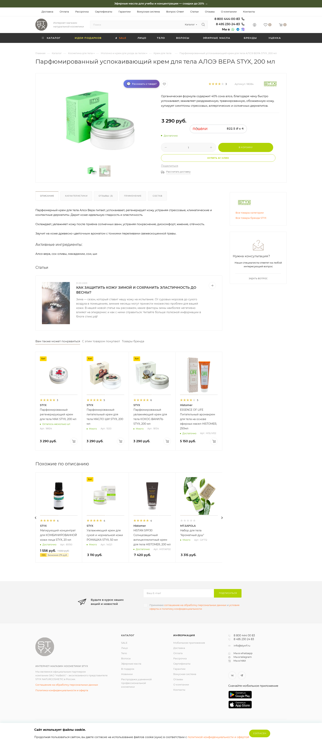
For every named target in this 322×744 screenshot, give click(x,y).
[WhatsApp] (232, 29)
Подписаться (228, 593)
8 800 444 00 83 (244, 635)
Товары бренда (133, 341)
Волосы (126, 658)
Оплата (178, 653)
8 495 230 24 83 (244, 639)
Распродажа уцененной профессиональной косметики (136, 683)
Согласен (259, 733)
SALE (124, 642)
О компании (181, 684)
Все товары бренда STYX (251, 217)
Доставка (179, 647)
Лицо (124, 647)
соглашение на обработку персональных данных (195, 605)
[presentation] (35, 517)
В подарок (127, 668)
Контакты (179, 689)
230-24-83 (228, 24)
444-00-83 (227, 19)
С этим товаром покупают (101, 341)
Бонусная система (184, 674)
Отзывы (178, 679)
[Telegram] (237, 29)
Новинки (127, 674)
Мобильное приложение (189, 642)
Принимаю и (194, 607)
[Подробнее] (212, 285)
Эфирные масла (131, 663)
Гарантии (179, 668)
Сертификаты (181, 663)
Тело (124, 653)
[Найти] (203, 25)
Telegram (242, 675)
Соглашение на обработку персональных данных (66, 684)
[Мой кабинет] (254, 25)
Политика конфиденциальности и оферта (61, 690)
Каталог (128, 635)
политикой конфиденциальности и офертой (218, 737)
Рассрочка (180, 658)
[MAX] (242, 29)
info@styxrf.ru (242, 645)
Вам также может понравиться (57, 341)
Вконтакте (232, 675)
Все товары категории (250, 212)
